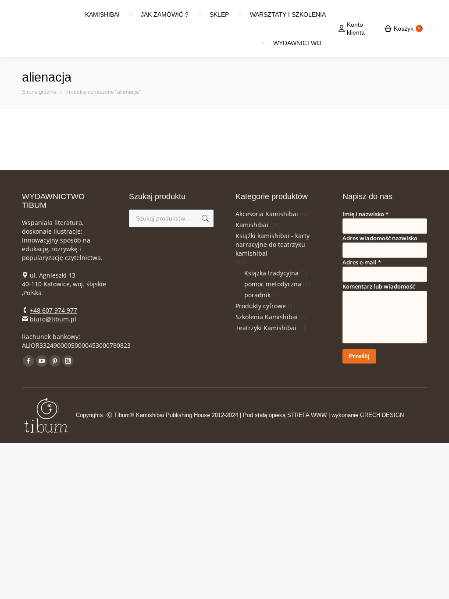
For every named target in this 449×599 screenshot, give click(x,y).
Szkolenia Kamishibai (266, 317)
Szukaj (204, 218)
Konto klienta (356, 28)
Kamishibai (251, 225)
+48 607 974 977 (53, 310)
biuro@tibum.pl (53, 319)
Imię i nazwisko (365, 214)
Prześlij (359, 356)
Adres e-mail (361, 262)
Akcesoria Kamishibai (266, 214)
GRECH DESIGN (382, 415)
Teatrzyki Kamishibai (265, 328)
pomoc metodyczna (272, 284)
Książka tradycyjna (271, 273)
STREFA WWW (307, 415)
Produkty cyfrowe (260, 306)
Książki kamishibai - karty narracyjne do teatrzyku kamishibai (272, 244)
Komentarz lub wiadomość (378, 286)
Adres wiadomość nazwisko (379, 238)
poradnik (257, 295)
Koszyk (407, 28)
